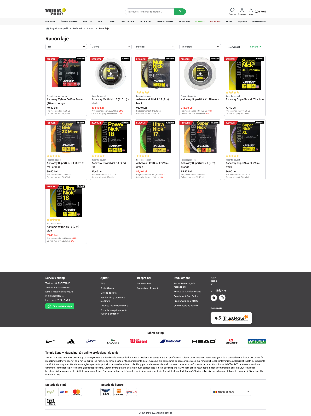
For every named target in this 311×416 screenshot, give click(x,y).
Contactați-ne (144, 283)
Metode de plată (108, 292)
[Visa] (63, 392)
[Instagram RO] (222, 297)
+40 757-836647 (63, 2)
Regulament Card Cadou (186, 296)
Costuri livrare (107, 288)
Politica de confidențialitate (187, 291)
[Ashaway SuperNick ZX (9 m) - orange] (200, 137)
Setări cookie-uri (214, 280)
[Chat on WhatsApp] (59, 305)
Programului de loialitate (186, 301)
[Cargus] (118, 392)
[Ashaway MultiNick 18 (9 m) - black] (155, 73)
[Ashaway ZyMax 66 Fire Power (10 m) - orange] (66, 73)
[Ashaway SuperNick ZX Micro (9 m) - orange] (66, 137)
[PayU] (50, 392)
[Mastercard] (76, 392)
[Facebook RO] (214, 297)
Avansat (235, 47)
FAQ (102, 283)
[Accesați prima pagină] (55, 11)
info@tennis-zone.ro (62, 291)
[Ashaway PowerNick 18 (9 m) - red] (110, 137)
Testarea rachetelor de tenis (114, 305)
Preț (49, 46)
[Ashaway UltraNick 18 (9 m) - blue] (66, 201)
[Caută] (180, 11)
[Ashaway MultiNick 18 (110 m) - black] (110, 73)
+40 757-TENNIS (62, 283)
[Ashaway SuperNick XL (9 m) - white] (245, 137)
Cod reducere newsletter (186, 305)
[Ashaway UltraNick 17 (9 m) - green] (155, 137)
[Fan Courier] (105, 392)
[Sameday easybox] (131, 392)
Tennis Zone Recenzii (147, 288)
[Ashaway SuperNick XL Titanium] (200, 73)
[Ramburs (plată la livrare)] (50, 402)
